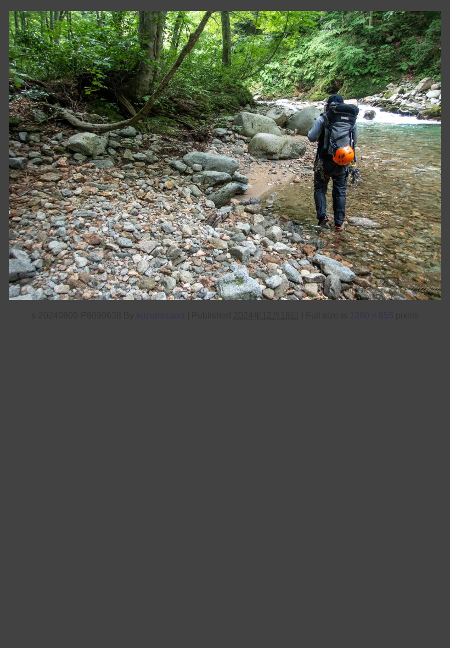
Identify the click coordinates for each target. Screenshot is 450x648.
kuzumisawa (160, 315)
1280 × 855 (371, 315)
